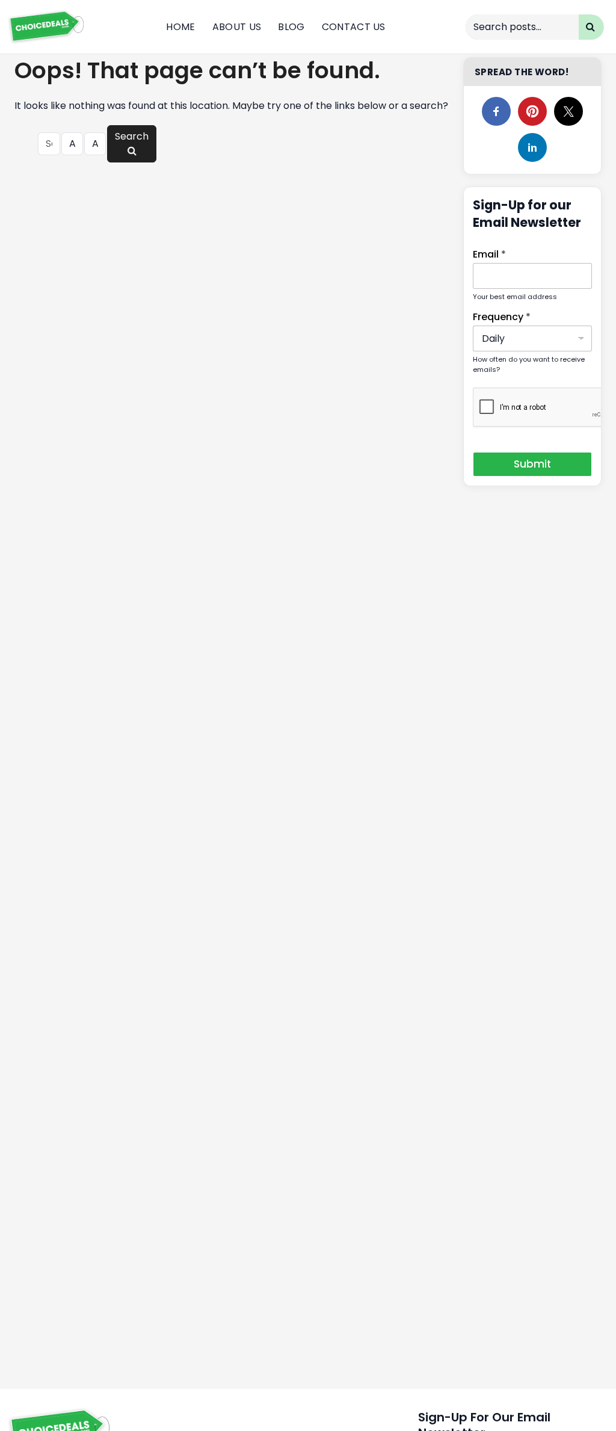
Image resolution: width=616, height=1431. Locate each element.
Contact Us (354, 27)
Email (489, 254)
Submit (532, 464)
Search (132, 136)
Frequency (502, 317)
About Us (237, 27)
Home (180, 27)
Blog (291, 27)
